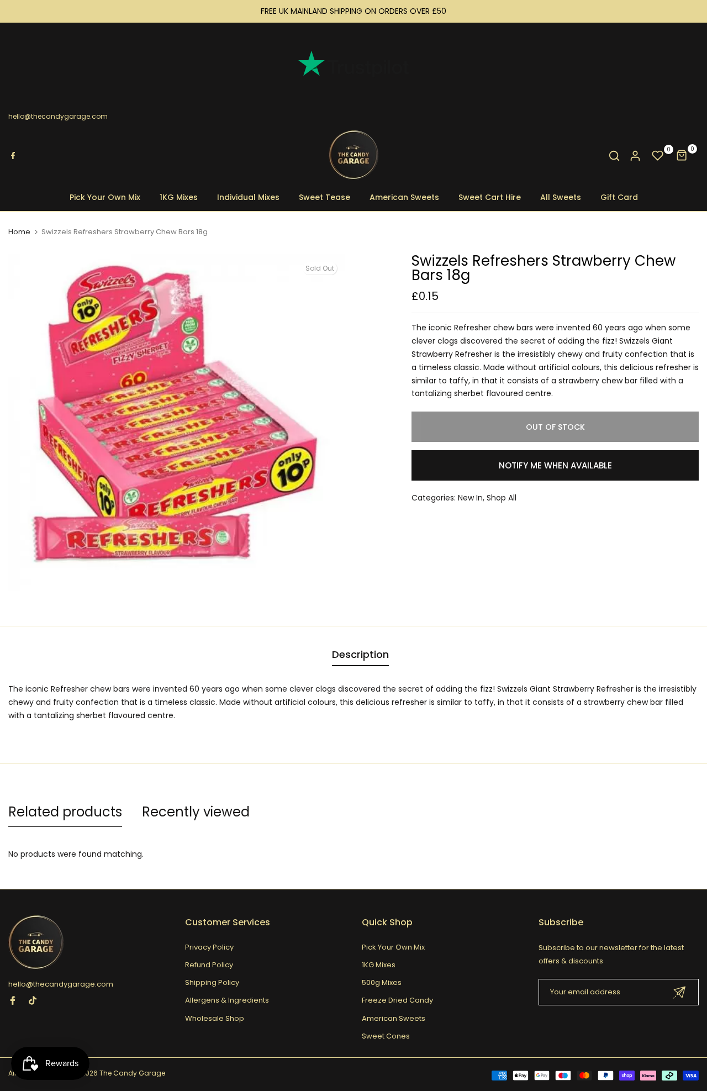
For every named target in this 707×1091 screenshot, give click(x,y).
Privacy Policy (209, 947)
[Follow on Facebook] (12, 1000)
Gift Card (619, 197)
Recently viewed (196, 812)
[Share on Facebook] (12, 155)
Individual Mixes (248, 197)
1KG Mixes (179, 197)
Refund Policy (209, 965)
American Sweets (404, 197)
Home (19, 232)
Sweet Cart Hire (489, 197)
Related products (65, 812)
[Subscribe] (679, 992)
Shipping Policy (212, 982)
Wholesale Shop (214, 1018)
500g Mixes (382, 982)
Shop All (501, 497)
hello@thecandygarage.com (58, 116)
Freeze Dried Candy (397, 1000)
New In (470, 497)
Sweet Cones (386, 1036)
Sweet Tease (324, 197)
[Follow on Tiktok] (32, 1000)
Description (360, 654)
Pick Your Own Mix (105, 197)
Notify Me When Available (555, 465)
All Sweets (560, 197)
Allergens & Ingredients (227, 1000)
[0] (658, 156)
